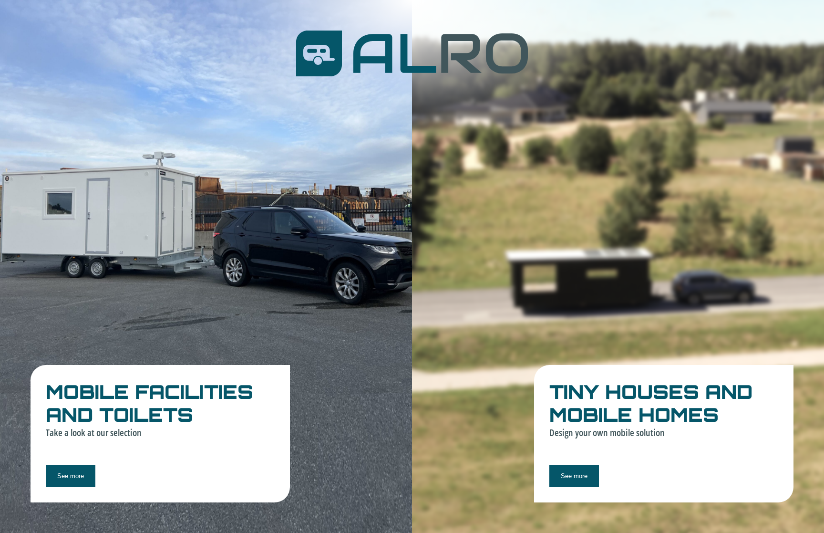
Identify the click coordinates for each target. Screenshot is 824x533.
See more (70, 476)
